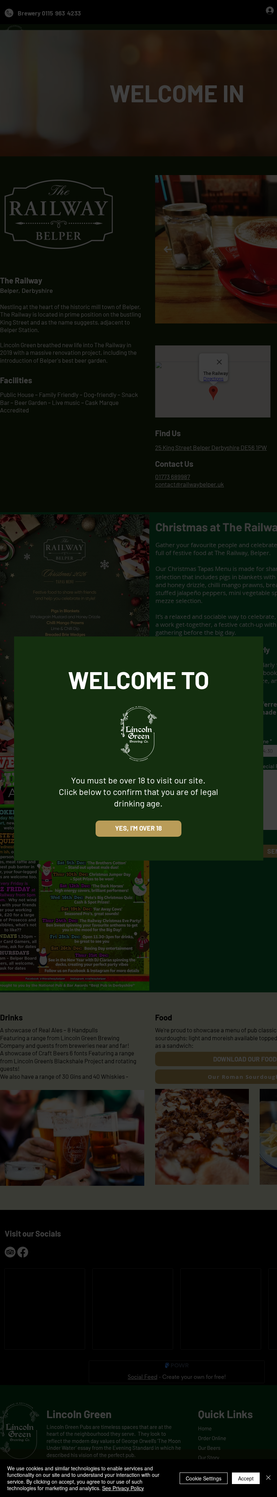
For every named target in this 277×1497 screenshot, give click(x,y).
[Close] (268, 1478)
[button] (138, 829)
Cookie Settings (203, 1478)
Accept (246, 1478)
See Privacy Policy (123, 1488)
